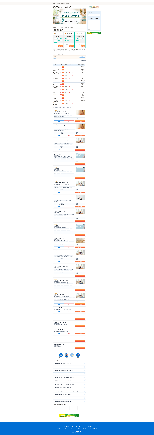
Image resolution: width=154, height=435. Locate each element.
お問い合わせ (73, 428)
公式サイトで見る (56, 46)
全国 (88, 14)
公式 (60, 72)
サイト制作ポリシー (65, 428)
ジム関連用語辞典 (89, 426)
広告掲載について (94, 428)
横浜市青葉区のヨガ (63, 3)
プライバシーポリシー (86, 428)
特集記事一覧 (83, 426)
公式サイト (69, 121)
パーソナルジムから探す (67, 424)
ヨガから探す (81, 424)
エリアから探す (73, 426)
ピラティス (89, 29)
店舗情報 (59, 121)
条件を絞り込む (82, 56)
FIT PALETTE (54, 3)
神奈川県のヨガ (58, 3)
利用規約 (79, 428)
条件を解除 (54, 58)
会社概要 (58, 428)
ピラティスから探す (86, 424)
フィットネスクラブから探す (65, 426)
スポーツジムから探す (74, 424)
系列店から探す (78, 426)
